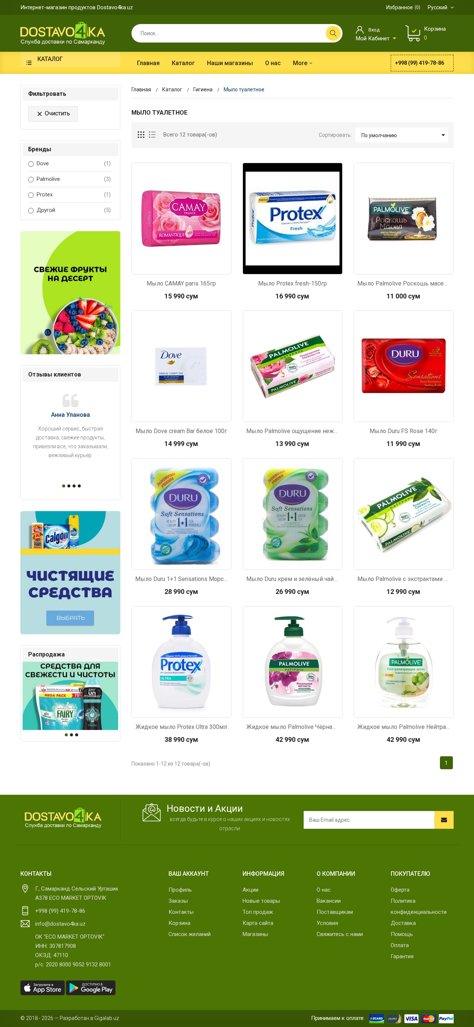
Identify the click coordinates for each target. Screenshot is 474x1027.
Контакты (181, 912)
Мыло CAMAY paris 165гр (181, 283)
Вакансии (329, 901)
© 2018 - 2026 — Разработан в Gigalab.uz (69, 1018)
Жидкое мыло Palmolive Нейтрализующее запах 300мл (403, 726)
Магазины (255, 934)
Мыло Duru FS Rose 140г (403, 431)
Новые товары (261, 901)
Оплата (400, 945)
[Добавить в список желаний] (201, 266)
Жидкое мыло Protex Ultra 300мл (181, 726)
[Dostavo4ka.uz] (63, 818)
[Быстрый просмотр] (161, 266)
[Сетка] (141, 135)
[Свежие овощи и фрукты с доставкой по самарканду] (70, 292)
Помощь (402, 934)
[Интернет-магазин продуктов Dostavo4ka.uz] (62, 33)
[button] (62, 486)
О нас (324, 889)
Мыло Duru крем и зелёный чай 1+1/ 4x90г (292, 578)
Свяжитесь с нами (340, 934)
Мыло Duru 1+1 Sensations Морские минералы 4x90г (181, 578)
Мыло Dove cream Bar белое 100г (181, 431)
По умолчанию (404, 135)
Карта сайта (258, 923)
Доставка (403, 923)
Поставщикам (335, 912)
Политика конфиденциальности (419, 906)
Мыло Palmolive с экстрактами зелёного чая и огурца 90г (403, 578)
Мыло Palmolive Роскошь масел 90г (403, 283)
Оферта (400, 889)
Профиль (180, 889)
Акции (250, 889)
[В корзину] (181, 266)
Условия (327, 923)
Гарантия (402, 956)
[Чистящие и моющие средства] (70, 572)
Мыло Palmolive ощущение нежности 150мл (292, 431)
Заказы (178, 901)
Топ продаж (258, 912)
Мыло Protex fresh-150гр (292, 283)
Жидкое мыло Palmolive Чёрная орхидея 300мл (292, 726)
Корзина (179, 923)
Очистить (53, 114)
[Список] (152, 135)
